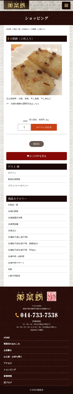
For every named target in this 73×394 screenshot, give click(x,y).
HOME (7, 337)
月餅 (10, 269)
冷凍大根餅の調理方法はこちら (25, 103)
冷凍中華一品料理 (16, 256)
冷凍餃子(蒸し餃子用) (18, 237)
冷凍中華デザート (16, 263)
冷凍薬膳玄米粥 (15, 218)
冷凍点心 (12, 230)
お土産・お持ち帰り (13, 356)
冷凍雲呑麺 (13, 224)
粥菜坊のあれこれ (12, 344)
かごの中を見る (37, 156)
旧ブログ (8, 382)
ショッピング (10, 369)
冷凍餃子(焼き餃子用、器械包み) (23, 243)
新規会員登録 (14, 179)
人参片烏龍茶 (14, 276)
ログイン (12, 173)
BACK (36, 144)
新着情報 (8, 376)
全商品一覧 (13, 205)
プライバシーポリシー (18, 185)
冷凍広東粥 (13, 211)
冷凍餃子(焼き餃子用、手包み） (22, 250)
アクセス (8, 363)
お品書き (8, 350)
